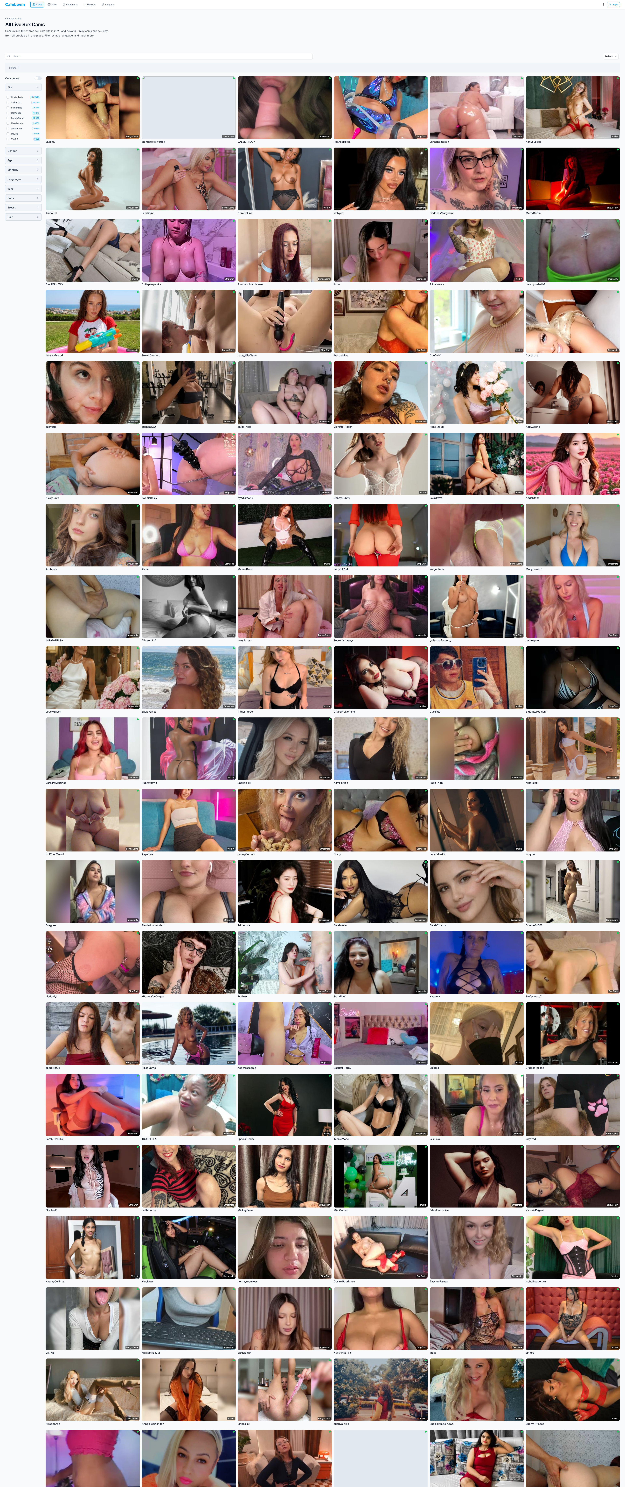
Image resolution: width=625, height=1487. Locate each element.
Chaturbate (17, 97)
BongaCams (17, 118)
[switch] (38, 78)
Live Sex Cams (13, 18)
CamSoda (16, 112)
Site (9, 87)
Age (9, 160)
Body (10, 198)
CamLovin (15, 4)
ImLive (14, 133)
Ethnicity (12, 169)
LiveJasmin (17, 123)
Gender (12, 150)
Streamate (16, 107)
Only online (12, 78)
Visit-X (15, 138)
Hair (10, 217)
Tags (10, 188)
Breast (11, 207)
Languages (14, 179)
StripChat (16, 102)
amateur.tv (16, 128)
